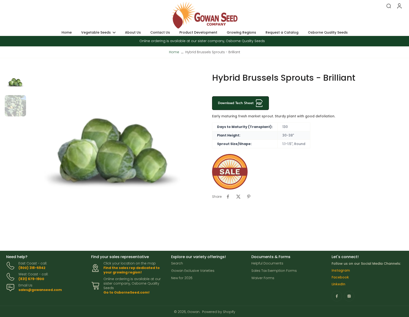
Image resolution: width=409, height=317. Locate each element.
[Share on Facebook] (228, 196)
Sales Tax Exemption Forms (274, 271)
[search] (388, 5)
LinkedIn (338, 284)
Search (177, 263)
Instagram (341, 270)
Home (174, 52)
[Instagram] (349, 296)
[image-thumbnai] (15, 83)
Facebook (340, 277)
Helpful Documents (267, 263)
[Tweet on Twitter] (238, 196)
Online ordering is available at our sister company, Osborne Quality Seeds (202, 41)
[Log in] (399, 5)
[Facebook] (337, 296)
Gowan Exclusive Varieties (192, 271)
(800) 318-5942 (31, 267)
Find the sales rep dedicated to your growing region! (131, 270)
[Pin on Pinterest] (249, 196)
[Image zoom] (112, 156)
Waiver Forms (262, 278)
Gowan (193, 311)
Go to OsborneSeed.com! (126, 292)
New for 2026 (181, 278)
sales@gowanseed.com (40, 289)
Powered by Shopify (218, 311)
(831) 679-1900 (31, 279)
